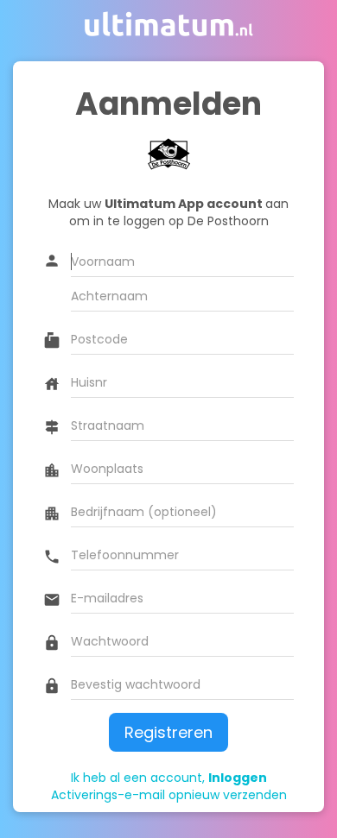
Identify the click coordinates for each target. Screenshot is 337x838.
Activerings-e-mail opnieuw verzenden (169, 794)
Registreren (168, 732)
